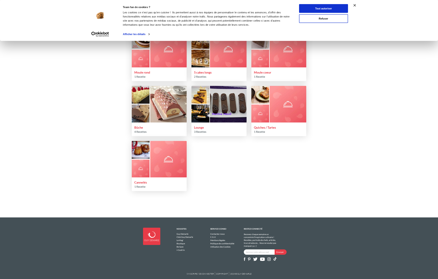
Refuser (323, 18)
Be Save (180, 246)
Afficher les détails (134, 34)
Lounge (199, 127)
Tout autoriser (323, 8)
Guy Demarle (182, 234)
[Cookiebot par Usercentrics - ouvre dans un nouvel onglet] (100, 34)
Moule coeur (262, 72)
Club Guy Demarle (185, 237)
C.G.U (213, 237)
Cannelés (140, 182)
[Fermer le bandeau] (354, 5)
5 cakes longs (203, 72)
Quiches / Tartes (265, 127)
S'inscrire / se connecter (200, 273)
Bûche (138, 127)
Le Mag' (180, 240)
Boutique (181, 243)
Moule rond (142, 72)
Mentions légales (217, 240)
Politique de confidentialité (222, 243)
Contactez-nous (217, 234)
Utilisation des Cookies (220, 246)
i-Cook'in (181, 250)
